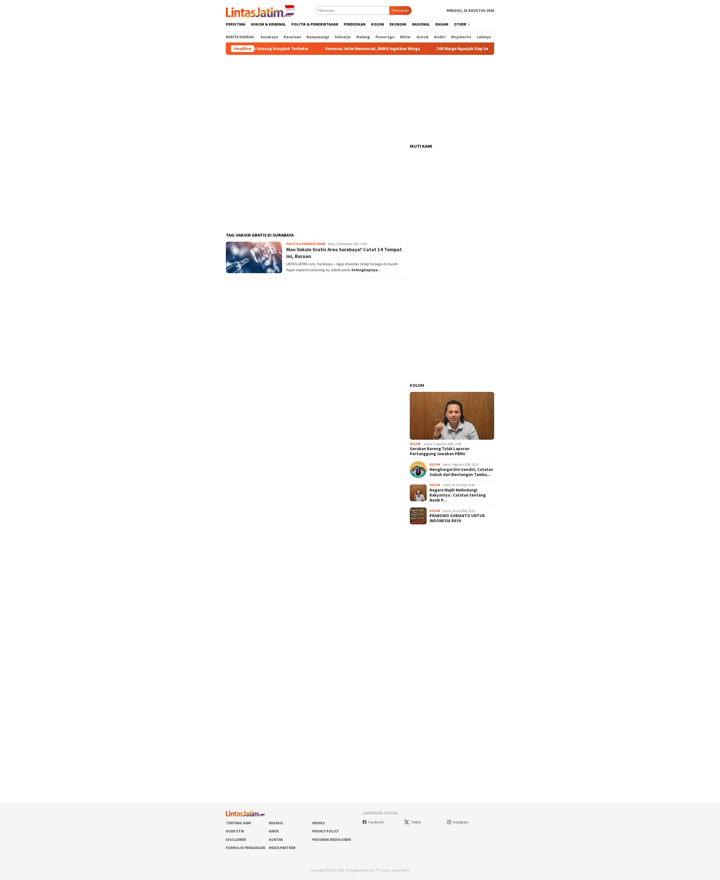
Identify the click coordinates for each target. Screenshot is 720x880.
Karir (274, 831)
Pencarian (400, 10)
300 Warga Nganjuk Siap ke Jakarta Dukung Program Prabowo (474, 48)
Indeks (318, 823)
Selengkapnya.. (365, 269)
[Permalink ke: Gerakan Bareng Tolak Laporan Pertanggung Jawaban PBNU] (452, 416)
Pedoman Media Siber (331, 839)
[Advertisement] (360, 99)
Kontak (276, 839)
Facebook (376, 822)
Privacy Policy (325, 831)
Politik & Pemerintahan (305, 244)
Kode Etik (235, 831)
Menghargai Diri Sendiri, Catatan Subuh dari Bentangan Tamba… (461, 472)
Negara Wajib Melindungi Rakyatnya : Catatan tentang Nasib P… (457, 495)
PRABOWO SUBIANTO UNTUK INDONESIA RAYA (457, 518)
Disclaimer (236, 839)
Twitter (416, 822)
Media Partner (282, 847)
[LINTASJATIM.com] (261, 10)
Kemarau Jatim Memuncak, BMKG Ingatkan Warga (350, 48)
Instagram (461, 822)
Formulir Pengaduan (245, 847)
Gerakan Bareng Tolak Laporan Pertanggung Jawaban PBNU (439, 451)
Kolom (417, 385)
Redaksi (276, 823)
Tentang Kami (238, 823)
